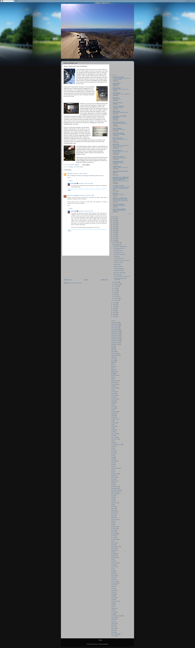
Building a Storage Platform (119, 210)
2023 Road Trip (115, 338)
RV (112, 524)
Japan (112, 457)
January (116, 300)
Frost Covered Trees (119, 258)
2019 (114, 232)
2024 (114, 222)
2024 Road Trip (115, 340)
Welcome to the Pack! (118, 107)
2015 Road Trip (115, 324)
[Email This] (83, 165)
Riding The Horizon (118, 138)
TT (112, 603)
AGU (112, 346)
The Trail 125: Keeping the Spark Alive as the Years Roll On (121, 79)
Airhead (113, 351)
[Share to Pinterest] (89, 165)
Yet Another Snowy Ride (119, 254)
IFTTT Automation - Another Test (122, 276)
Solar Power (114, 563)
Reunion (113, 513)
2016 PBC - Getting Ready (120, 246)
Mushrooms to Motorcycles (120, 198)
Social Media (114, 557)
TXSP (112, 605)
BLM (112, 368)
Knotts (112, 464)
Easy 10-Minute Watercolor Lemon (120, 112)
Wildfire (113, 630)
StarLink (113, 574)
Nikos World (116, 144)
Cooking (113, 393)
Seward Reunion (115, 546)
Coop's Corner (116, 92)
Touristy (113, 590)
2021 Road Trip (115, 335)
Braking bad (115, 118)
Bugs (112, 377)
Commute (113, 391)
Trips (112, 599)
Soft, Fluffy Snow (118, 274)
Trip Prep (113, 597)
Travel (112, 594)
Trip (112, 595)
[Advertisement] (85, 267)
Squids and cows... (117, 99)
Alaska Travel (114, 353)
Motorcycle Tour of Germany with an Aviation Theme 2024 (121, 146)
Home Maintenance (116, 444)
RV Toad (113, 537)
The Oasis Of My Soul (118, 204)
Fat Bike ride (114, 419)
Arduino (113, 358)
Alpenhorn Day (116, 84)
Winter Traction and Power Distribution (120, 279)
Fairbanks (113, 411)
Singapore (113, 550)
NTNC (112, 497)
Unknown (69, 173)
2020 (114, 230)
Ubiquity (113, 608)
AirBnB (112, 349)
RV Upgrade (114, 539)
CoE (112, 389)
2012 (114, 306)
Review (113, 515)
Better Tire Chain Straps (119, 272)
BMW (112, 373)
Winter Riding (79, 166)
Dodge (112, 402)
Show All (129, 213)
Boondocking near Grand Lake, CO (120, 89)
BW (112, 378)
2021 (114, 228)
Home (86, 280)
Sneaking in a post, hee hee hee (121, 260)
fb (67, 166)
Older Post (104, 280)
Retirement (114, 512)
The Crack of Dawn (118, 262)
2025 (114, 220)
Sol (112, 559)
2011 (114, 308)
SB (112, 541)
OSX (112, 499)
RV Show (113, 535)
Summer (113, 579)
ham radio (113, 437)
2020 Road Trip (115, 333)
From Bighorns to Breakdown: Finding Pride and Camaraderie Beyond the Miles (121, 188)
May (115, 292)
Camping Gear (114, 380)
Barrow (113, 360)
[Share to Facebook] (87, 165)
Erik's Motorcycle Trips (119, 122)
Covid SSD (113, 395)
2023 (114, 224)
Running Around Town (119, 248)
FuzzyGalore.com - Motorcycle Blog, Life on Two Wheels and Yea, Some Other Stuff (121, 178)
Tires (112, 586)
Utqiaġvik (113, 617)
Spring (112, 572)
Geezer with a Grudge (118, 133)
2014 (114, 302)
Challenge (113, 382)
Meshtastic (113, 477)
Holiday (113, 442)
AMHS (112, 357)
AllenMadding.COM (118, 161)
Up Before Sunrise (118, 266)
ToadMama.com (117, 166)
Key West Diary (117, 83)
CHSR (112, 386)
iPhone (113, 453)
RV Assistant (114, 526)
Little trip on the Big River (118, 194)
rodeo (112, 521)
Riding (112, 517)
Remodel (113, 506)
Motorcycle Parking (115, 490)
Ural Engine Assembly (116, 615)
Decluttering (114, 399)
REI (112, 504)
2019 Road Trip (115, 331)
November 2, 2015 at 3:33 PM (85, 183)
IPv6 (112, 455)
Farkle (112, 415)
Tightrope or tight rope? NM (119, 205)
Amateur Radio (114, 355)
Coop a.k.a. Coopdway (73, 195)
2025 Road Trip (115, 342)
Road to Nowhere (117, 128)
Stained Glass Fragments (118, 162)
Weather (113, 628)
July (115, 288)
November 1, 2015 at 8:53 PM (80, 173)
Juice (112, 462)
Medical (113, 475)
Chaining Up (117, 256)
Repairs (113, 510)
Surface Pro (114, 581)
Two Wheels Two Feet (118, 185)
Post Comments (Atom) (76, 282)
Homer (112, 446)
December (116, 242)
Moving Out (114, 493)
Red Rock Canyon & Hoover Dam (120, 167)
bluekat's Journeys (118, 102)
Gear (112, 431)
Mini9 (112, 482)
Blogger (113, 369)
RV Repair (113, 533)
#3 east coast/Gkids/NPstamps (120, 157)
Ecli (112, 404)
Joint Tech (113, 461)
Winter (112, 632)
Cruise (112, 397)
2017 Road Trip (115, 326)
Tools (112, 588)
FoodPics (113, 422)
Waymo (113, 626)
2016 (114, 238)
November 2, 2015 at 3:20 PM (87, 195)
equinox (113, 406)
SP (112, 568)
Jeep (112, 459)
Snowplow (113, 555)
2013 (114, 304)
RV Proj (113, 532)
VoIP (112, 621)
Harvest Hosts (114, 439)
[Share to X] (86, 165)
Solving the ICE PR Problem (119, 134)
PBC (112, 501)
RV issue (113, 530)
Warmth (113, 625)
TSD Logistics (114, 601)
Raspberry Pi (114, 502)
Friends (113, 426)
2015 (114, 240)
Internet (113, 451)
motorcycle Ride (115, 491)
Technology (114, 583)
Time (114, 173)
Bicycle (113, 366)
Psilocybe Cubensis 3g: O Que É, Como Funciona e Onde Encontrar (120, 200)
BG (112, 364)
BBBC (112, 362)
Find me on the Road (118, 106)
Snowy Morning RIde (119, 270)
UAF (112, 606)
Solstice (113, 564)
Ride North (115, 193)
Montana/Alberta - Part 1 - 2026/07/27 (121, 94)
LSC (112, 470)
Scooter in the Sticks (118, 77)
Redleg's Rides (117, 88)
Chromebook (114, 384)
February (116, 298)
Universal (113, 612)
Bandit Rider (116, 97)
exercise (113, 408)
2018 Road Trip (115, 329)
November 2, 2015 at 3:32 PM (85, 211)
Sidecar (113, 548)
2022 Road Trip (115, 337)
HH (112, 440)
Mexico (113, 479)
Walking (113, 623)
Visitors (113, 619)
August (116, 286)
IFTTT (112, 450)
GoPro (112, 435)
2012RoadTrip (114, 322)
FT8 (112, 428)
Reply (68, 177)
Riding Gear (114, 519)
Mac (112, 471)
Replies (71, 180)
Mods (112, 484)
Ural (75, 166)
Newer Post (67, 280)
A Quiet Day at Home (119, 252)
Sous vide (113, 566)
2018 (114, 234)
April (115, 294)
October (116, 282)
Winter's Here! (117, 264)
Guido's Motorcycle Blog (119, 209)
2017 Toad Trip (115, 327)
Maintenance (114, 473)
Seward (113, 544)
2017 (114, 236)
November (116, 244)
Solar (112, 561)
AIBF (112, 347)
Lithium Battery (114, 468)
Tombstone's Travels (118, 156)
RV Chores (113, 528)
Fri (112, 424)
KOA (112, 466)
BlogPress (113, 371)
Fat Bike (113, 417)
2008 (114, 314)
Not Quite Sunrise (118, 250)
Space (112, 570)
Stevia (112, 577)
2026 (114, 218)
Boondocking (114, 375)
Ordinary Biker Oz (117, 150)
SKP (112, 552)
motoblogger (114, 488)
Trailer (112, 592)
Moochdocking (114, 486)
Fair (112, 409)
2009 (114, 312)
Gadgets (71, 166)
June (115, 290)
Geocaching (114, 433)
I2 (111, 448)
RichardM (73, 183)
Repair (112, 508)
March (115, 296)
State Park (113, 575)
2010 (114, 310)
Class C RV (114, 388)
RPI (112, 522)
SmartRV (113, 553)
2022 (114, 226)
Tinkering (113, 584)
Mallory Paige (116, 111)
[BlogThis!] (84, 165)
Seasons (113, 543)
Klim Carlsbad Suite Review (119, 129)
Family (112, 413)
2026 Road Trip (115, 344)
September (117, 284)
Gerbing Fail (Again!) (119, 268)
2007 (114, 316)
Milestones (113, 481)
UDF (112, 610)
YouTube (113, 636)
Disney (112, 400)
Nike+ (112, 495)
